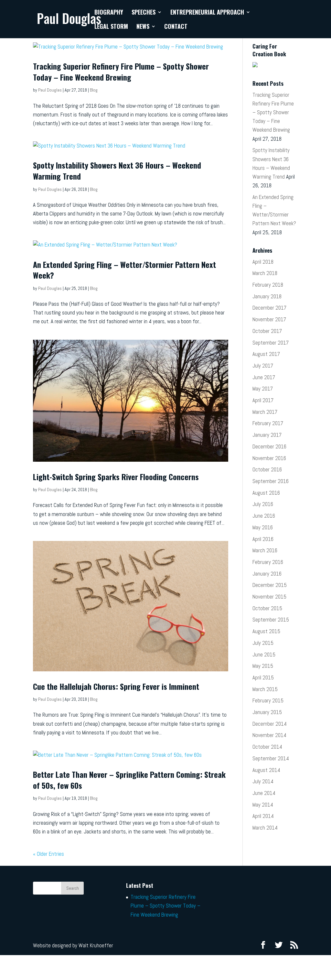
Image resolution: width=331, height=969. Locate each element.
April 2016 (262, 539)
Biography (108, 13)
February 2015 (267, 700)
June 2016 (263, 515)
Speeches (143, 13)
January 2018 (267, 296)
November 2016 (269, 458)
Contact (175, 27)
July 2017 (262, 365)
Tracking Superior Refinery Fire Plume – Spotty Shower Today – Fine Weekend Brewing (121, 71)
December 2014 (269, 723)
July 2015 (262, 642)
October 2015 (267, 608)
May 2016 (262, 527)
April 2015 (263, 677)
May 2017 (262, 388)
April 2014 (263, 816)
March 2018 (264, 273)
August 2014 (266, 770)
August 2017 (266, 354)
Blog (94, 90)
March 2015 (265, 689)
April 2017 (262, 400)
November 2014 (269, 735)
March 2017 (264, 411)
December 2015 (269, 585)
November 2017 (269, 319)
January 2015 (267, 712)
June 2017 (263, 377)
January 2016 (267, 573)
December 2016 (269, 446)
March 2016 (264, 550)
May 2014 (262, 804)
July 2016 (262, 504)
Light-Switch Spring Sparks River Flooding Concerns (116, 476)
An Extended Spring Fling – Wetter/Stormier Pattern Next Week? (124, 270)
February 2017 (267, 423)
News (142, 27)
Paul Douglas (50, 90)
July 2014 (262, 781)
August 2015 (266, 631)
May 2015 (262, 665)
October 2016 (267, 469)
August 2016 (266, 492)
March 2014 (265, 827)
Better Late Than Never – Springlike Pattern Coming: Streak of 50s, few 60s (129, 779)
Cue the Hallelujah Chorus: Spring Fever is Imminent (116, 686)
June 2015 (263, 654)
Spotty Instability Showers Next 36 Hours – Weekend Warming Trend (117, 170)
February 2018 (267, 284)
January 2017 (267, 434)
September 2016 (270, 481)
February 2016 (267, 562)
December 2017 (269, 307)
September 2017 (270, 342)
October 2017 (267, 331)
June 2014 (263, 793)
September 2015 (270, 619)
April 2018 (262, 261)
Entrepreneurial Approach (207, 13)
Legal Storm (111, 27)
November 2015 (269, 596)
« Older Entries (48, 853)
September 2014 (270, 758)
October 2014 (267, 746)
